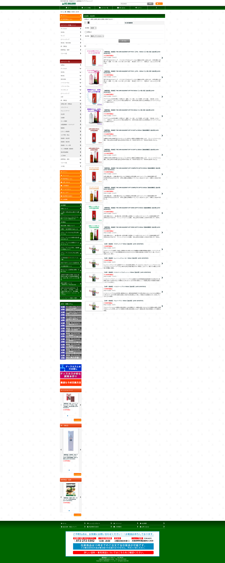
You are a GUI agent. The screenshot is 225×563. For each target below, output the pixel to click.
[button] (86, 8)
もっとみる (77, 420)
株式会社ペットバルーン (109, 557)
